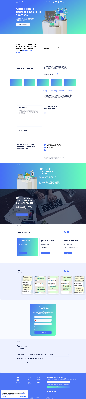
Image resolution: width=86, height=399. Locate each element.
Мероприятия (42, 1)
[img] (17, 2)
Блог (46, 1)
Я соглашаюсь (50, 384)
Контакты (38, 382)
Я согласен (37, 326)
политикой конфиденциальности (9, 394)
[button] (67, 2)
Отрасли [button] (31, 1)
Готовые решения (36, 1)
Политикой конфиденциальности (44, 327)
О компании (39, 379)
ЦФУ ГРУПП (21, 1)
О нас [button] (50, 1)
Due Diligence (18, 382)
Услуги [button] (27, 1)
